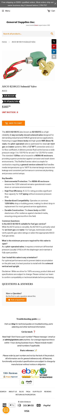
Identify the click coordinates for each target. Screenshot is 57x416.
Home (4, 42)
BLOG (21, 392)
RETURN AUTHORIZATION (25, 395)
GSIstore (27, 402)
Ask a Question (18, 300)
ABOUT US (13, 392)
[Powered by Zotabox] (54, 56)
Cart (53, 11)
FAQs (28, 392)
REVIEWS (47, 392)
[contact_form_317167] (6, 410)
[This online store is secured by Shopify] (26, 384)
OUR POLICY (37, 392)
